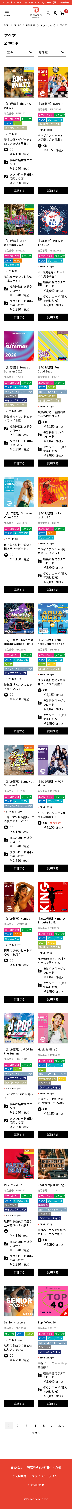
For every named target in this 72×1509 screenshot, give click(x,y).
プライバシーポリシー (46, 1476)
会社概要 (16, 1467)
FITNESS (30, 25)
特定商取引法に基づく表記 (44, 1467)
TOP (6, 25)
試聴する (19, 191)
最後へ (36, 1433)
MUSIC (17, 25)
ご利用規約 (19, 1476)
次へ (61, 1426)
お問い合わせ (36, 1485)
